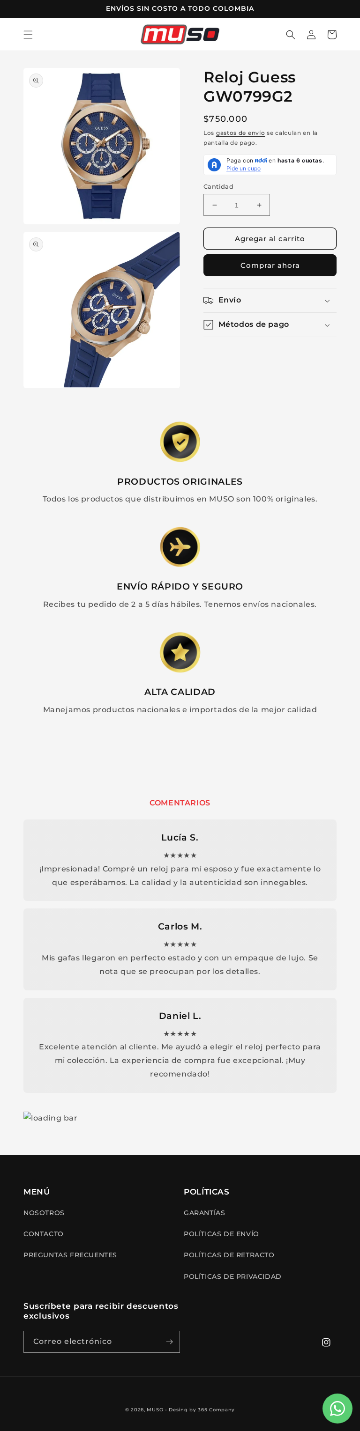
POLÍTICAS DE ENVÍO (221, 1234)
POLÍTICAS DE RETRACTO (229, 1255)
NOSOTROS (44, 1213)
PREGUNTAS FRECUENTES (70, 1255)
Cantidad (218, 186)
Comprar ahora (270, 265)
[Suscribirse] (169, 1342)
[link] (180, 441)
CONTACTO (43, 1234)
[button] (28, 34)
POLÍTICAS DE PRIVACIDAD (233, 1276)
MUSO (155, 1410)
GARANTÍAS (204, 1213)
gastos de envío (240, 132)
